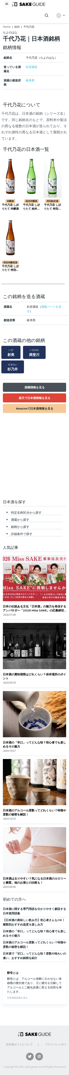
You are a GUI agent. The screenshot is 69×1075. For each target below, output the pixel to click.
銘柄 (17, 26)
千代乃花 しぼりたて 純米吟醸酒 (31, 207)
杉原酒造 (31, 67)
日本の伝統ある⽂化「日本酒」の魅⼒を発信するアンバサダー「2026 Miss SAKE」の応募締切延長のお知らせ (34, 608)
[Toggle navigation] (7, 4)
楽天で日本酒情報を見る (34, 398)
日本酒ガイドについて (19, 1044)
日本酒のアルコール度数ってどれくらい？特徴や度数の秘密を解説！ (34, 812)
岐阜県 (30, 80)
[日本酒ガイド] (28, 4)
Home (7, 26)
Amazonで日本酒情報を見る (34, 408)
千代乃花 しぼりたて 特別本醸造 (10, 268)
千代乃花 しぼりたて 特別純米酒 (52, 207)
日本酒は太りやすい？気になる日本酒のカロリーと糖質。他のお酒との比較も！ (34, 880)
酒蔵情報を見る (35, 387)
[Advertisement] (34, 458)
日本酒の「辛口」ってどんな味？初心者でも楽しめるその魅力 (34, 744)
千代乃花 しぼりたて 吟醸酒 (10, 206)
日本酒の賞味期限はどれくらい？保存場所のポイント (34, 676)
